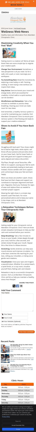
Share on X (14, 286)
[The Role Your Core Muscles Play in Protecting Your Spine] (5, 368)
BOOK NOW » (17, 4)
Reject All (18, 421)
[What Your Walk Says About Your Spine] (5, 358)
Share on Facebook (17, 286)
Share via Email (21, 286)
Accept (18, 429)
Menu (6, 12)
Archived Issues (20, 28)
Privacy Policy (6, 416)
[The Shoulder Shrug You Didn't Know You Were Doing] (5, 348)
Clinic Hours (18, 8)
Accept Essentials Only (18, 425)
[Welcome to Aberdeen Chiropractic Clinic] (18, 22)
